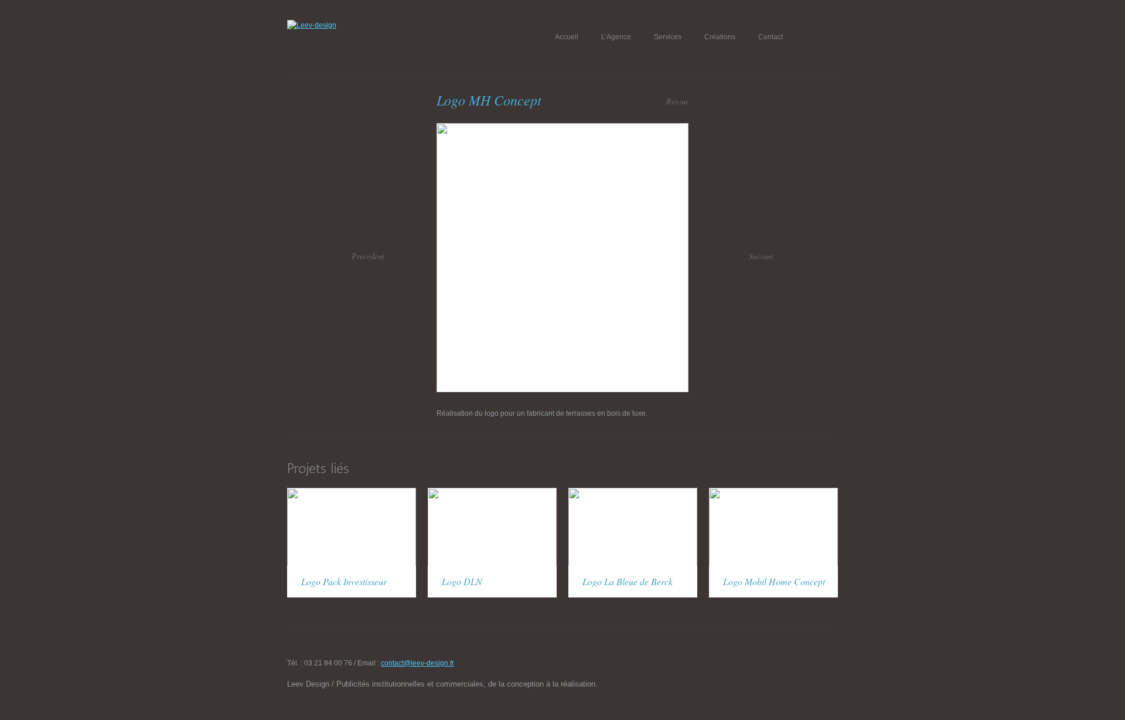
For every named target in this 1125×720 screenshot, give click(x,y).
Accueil (566, 37)
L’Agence (616, 37)
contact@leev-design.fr (417, 663)
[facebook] (812, 666)
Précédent (368, 255)
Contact (770, 37)
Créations (719, 37)
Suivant (761, 255)
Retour (677, 101)
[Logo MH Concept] (562, 128)
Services (667, 37)
